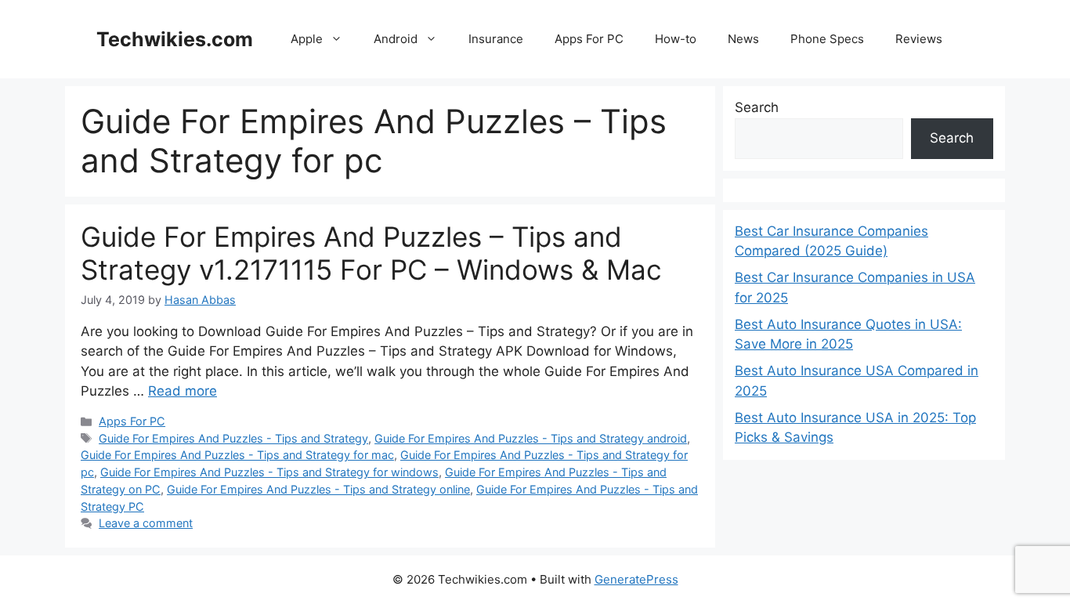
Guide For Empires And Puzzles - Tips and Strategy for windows (269, 472)
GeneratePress (636, 579)
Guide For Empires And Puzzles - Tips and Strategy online (318, 489)
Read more (182, 391)
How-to (675, 38)
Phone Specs (827, 38)
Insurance (495, 38)
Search (757, 107)
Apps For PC (589, 38)
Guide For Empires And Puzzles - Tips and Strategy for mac (237, 454)
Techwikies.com (174, 39)
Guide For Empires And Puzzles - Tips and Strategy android (530, 438)
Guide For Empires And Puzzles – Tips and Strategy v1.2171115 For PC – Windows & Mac (371, 253)
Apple (307, 38)
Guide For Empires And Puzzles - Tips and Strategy (233, 438)
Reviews (918, 38)
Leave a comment (146, 523)
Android (396, 38)
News (743, 38)
